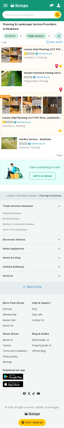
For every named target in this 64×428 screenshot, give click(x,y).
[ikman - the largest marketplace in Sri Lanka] (19, 5)
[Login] (58, 5)
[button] (54, 42)
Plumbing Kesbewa (12, 213)
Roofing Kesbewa (11, 218)
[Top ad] (56, 65)
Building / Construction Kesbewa (18, 224)
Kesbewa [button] (10, 35)
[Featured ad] (61, 65)
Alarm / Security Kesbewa (15, 229)
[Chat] (51, 5)
